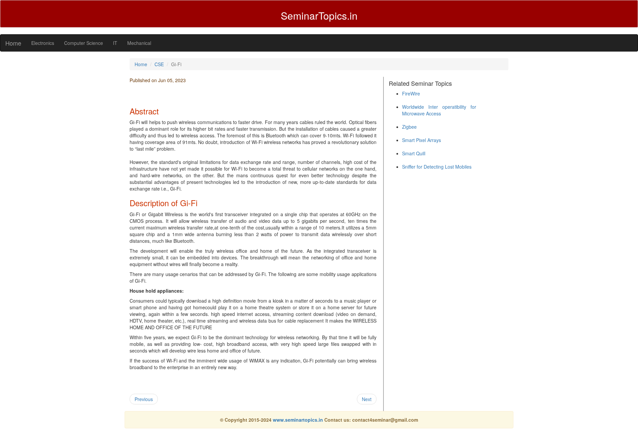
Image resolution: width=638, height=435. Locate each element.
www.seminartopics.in (298, 419)
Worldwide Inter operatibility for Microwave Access (439, 110)
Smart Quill (413, 153)
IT (115, 43)
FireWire (411, 93)
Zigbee (409, 126)
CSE (159, 64)
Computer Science (83, 43)
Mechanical (139, 43)
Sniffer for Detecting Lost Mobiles (437, 166)
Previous (144, 399)
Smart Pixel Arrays (421, 140)
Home (13, 43)
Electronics (42, 43)
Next (367, 399)
